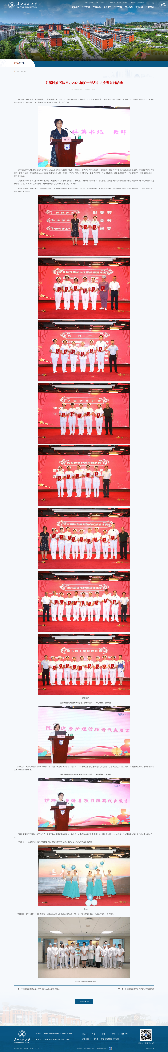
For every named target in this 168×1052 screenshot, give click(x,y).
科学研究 (118, 7)
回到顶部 (149, 1048)
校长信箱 (95, 1039)
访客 (102, 3)
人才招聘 (133, 3)
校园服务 (150, 7)
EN (148, 3)
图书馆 (119, 3)
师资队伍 (97, 7)
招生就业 (129, 7)
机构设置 (86, 7)
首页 (18, 71)
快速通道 (141, 3)
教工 (86, 3)
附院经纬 (23, 71)
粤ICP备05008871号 (102, 1048)
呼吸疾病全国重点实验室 (110, 1039)
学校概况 (75, 7)
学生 (92, 3)
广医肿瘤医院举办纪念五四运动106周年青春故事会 (40, 989)
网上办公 (112, 3)
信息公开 (126, 3)
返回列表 (82, 1001)
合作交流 (139, 7)
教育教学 (107, 7)
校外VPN (124, 1034)
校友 (97, 3)
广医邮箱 (85, 1039)
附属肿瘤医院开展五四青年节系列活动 (139, 989)
